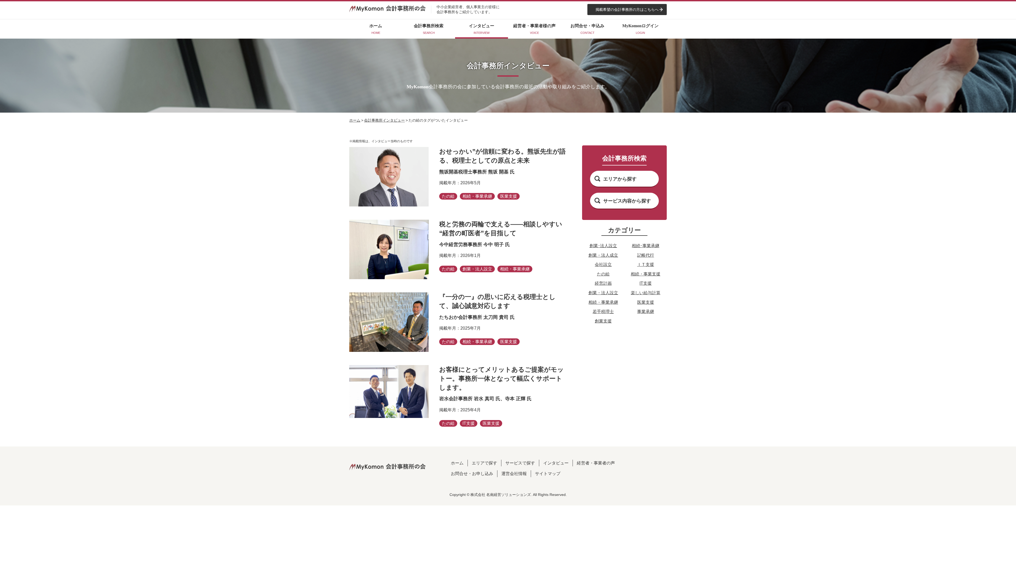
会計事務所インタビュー (384, 120)
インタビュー (556, 463)
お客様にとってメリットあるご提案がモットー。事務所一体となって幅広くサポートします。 (501, 378)
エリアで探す (484, 463)
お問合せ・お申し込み (472, 473)
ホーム (354, 120)
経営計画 (603, 283)
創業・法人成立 (603, 255)
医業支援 (645, 302)
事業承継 (645, 311)
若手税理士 (603, 311)
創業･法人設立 (603, 245)
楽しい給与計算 (645, 293)
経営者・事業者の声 (596, 463)
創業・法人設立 (603, 293)
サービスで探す (520, 463)
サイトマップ (547, 473)
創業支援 (603, 321)
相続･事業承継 (645, 245)
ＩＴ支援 (645, 264)
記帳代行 (645, 255)
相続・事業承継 (603, 302)
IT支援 (645, 283)
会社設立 (603, 264)
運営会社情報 (514, 473)
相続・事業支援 (645, 274)
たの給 (603, 274)
